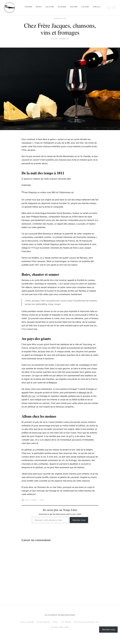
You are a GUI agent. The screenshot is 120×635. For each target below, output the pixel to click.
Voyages (62, 7)
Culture (49, 7)
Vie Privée (66, 622)
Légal (55, 622)
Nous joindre (27, 622)
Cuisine (85, 7)
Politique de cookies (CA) (86, 622)
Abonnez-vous (78, 520)
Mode (39, 7)
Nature (74, 7)
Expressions (60, 18)
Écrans (28, 7)
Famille (97, 7)
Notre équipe (43, 622)
